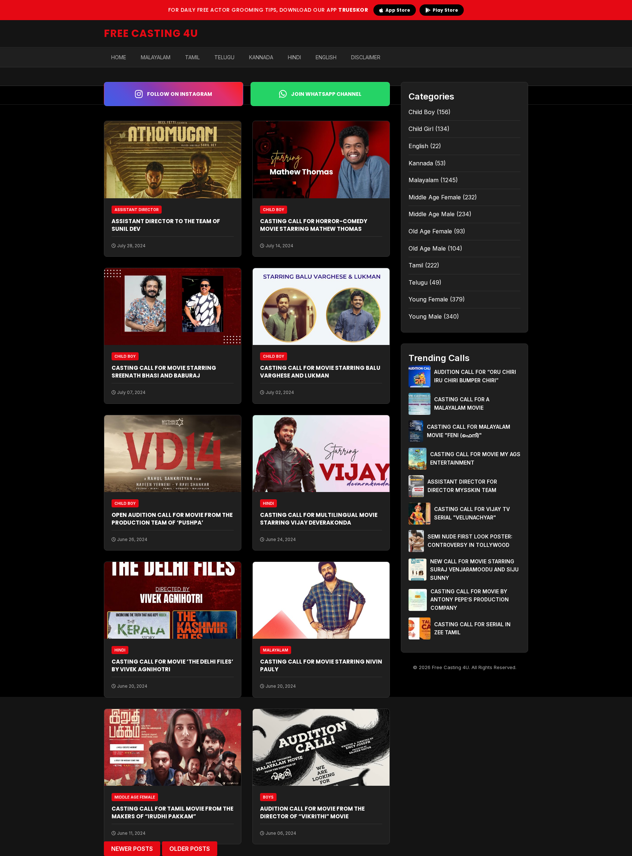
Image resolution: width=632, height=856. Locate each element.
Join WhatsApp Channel (326, 94)
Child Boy (422, 112)
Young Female (428, 299)
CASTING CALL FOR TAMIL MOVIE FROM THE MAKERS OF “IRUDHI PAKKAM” (172, 812)
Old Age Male (427, 248)
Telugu (224, 57)
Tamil (192, 57)
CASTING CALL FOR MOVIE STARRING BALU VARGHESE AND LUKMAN (320, 371)
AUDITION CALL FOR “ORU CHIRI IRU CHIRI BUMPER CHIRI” (475, 376)
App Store (397, 10)
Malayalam (155, 57)
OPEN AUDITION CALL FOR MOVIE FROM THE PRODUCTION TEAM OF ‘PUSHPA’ (172, 518)
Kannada (261, 57)
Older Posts (189, 848)
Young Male (425, 316)
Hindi (294, 57)
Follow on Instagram (179, 94)
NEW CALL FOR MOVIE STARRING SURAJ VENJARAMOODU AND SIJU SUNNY (474, 569)
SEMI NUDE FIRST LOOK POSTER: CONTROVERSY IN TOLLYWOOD (470, 540)
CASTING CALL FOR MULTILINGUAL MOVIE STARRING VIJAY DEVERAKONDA (318, 518)
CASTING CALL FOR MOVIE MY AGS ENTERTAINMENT (475, 458)
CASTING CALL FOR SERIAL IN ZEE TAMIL (472, 628)
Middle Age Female (435, 197)
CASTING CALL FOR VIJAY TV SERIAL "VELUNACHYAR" (472, 513)
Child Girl (421, 128)
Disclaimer (365, 57)
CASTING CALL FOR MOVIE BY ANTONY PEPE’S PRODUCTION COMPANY (469, 599)
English (326, 57)
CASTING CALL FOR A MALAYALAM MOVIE (461, 403)
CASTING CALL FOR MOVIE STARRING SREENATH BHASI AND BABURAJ (164, 371)
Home (118, 57)
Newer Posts (132, 848)
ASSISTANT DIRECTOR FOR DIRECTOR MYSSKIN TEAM (462, 485)
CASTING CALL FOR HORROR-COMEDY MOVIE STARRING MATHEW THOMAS (313, 225)
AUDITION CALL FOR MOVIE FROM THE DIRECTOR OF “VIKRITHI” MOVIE (312, 812)
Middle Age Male (432, 214)
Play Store (445, 10)
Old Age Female (430, 231)
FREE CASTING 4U (151, 33)
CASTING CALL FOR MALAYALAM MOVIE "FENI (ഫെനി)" (468, 431)
